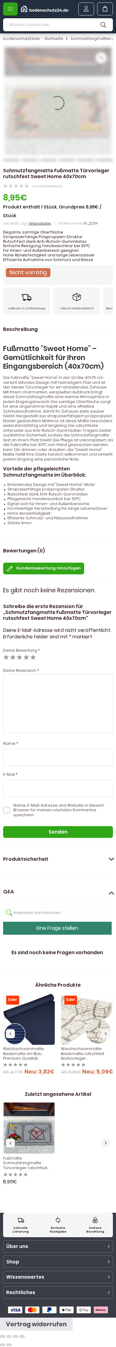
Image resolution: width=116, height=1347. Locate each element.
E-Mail (10, 774)
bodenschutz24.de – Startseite (33, 38)
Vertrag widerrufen (36, 1324)
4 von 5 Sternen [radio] (26, 657)
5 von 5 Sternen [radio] (33, 657)
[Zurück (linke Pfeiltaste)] (2, 1345)
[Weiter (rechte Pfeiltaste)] (8, 1345)
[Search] (103, 24)
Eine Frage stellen (57, 928)
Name (10, 743)
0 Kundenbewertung (47, 186)
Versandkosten (39, 223)
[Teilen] (8, 1336)
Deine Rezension (21, 670)
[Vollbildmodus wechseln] (15, 1336)
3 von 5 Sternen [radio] (19, 657)
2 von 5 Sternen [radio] (13, 657)
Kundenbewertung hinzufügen (48, 568)
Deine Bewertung (21, 650)
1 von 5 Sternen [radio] (6, 657)
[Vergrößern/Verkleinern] (21, 1336)
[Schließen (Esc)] (2, 1336)
